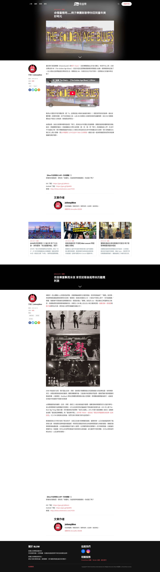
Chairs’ (35, 86)
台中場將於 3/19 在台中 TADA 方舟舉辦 (74, 132)
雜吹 (45, 4)
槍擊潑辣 (102, 303)
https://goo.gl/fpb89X (64, 186)
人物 (30, 4)
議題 (35, 4)
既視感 (109, 303)
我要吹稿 (127, 4)
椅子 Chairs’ (75, 66)
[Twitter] (33, 90)
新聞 (40, 4)
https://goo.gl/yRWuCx (61, 184)
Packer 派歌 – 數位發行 (100, 560)
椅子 (30, 86)
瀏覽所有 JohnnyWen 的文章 (73, 209)
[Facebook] (29, 90)
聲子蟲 (48, 306)
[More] (39, 90)
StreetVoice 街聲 (86, 560)
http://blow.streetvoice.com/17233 (62, 189)
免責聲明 (31, 566)
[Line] (35, 90)
